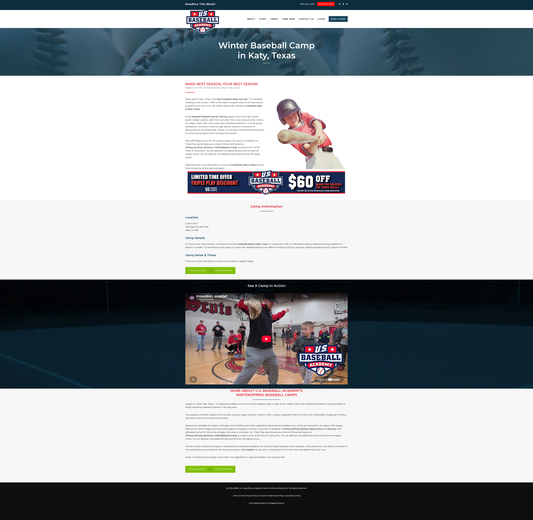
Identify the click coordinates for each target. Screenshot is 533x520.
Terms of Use (238, 496)
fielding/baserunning (225, 147)
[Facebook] (343, 4)
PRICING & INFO (197, 270)
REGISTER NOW (326, 4)
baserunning (315, 429)
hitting (189, 147)
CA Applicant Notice (276, 503)
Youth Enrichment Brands (274, 488)
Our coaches (247, 449)
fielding (304, 429)
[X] (340, 4)
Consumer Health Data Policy (270, 496)
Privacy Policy (251, 496)
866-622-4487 (307, 4)
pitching (198, 147)
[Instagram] (347, 4)
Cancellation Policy (293, 496)
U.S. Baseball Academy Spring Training (207, 116)
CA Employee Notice (257, 503)
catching (207, 147)
